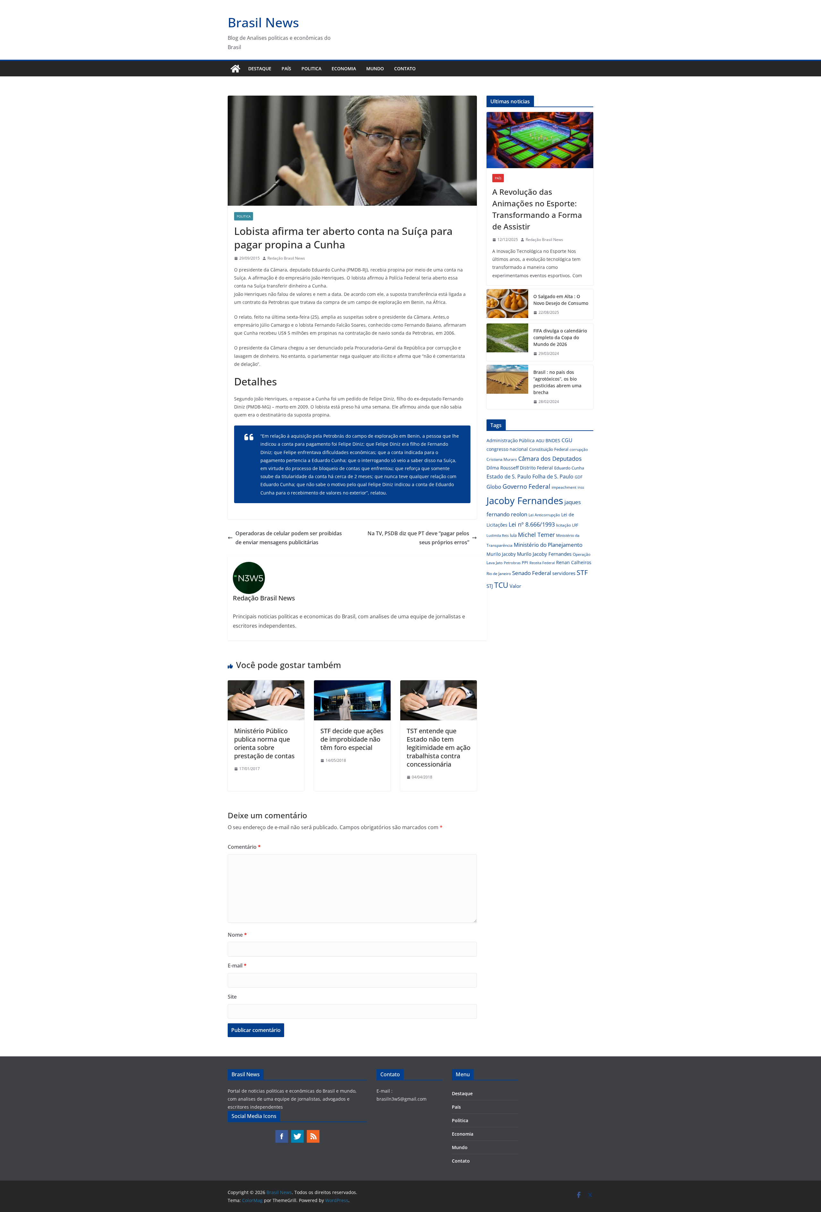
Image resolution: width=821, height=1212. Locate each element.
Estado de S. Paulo (509, 476)
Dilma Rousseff (503, 468)
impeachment (564, 487)
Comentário (244, 846)
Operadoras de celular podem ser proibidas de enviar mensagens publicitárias (288, 538)
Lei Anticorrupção (544, 514)
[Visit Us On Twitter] (297, 1133)
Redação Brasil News (286, 258)
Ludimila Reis (498, 535)
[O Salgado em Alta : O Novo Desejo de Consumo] (507, 304)
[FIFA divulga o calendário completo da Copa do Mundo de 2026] (507, 342)
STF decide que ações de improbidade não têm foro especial (352, 739)
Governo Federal (526, 486)
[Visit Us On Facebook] (281, 1133)
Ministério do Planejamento (548, 544)
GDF (578, 477)
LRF (575, 525)
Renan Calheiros (573, 562)
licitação (563, 525)
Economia (344, 68)
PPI (525, 562)
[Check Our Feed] (313, 1133)
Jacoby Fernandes (525, 500)
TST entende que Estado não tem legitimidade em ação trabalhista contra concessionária (438, 747)
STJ (490, 586)
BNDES (553, 440)
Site (232, 996)
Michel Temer (536, 534)
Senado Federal (531, 573)
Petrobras (512, 562)
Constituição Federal (548, 449)
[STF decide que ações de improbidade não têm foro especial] (352, 684)
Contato (405, 68)
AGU (540, 440)
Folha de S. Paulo (552, 476)
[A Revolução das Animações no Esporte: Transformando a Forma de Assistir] (540, 140)
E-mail (237, 965)
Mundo (375, 68)
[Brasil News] (235, 68)
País (286, 68)
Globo (494, 486)
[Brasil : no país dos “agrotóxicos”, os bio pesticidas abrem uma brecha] (507, 387)
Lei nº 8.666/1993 (532, 524)
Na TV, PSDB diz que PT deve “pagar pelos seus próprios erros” (418, 538)
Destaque (259, 68)
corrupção (579, 449)
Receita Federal (542, 562)
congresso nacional (507, 449)
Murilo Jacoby (501, 554)
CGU (567, 440)
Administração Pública (511, 440)
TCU (501, 585)
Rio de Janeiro (499, 573)
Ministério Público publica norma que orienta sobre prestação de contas (264, 743)
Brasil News (263, 22)
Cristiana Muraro (502, 459)
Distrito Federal (536, 468)
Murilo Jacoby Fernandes (544, 554)
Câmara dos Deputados (550, 458)
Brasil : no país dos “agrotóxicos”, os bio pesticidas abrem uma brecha (557, 382)
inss (581, 487)
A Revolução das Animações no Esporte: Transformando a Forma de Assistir (537, 209)
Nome (237, 934)
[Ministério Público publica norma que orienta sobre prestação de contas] (266, 684)
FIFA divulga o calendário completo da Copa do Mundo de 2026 (560, 337)
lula (513, 535)
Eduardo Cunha (569, 468)
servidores (563, 573)
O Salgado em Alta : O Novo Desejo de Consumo (560, 299)
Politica (311, 68)
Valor (515, 586)
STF (582, 572)
